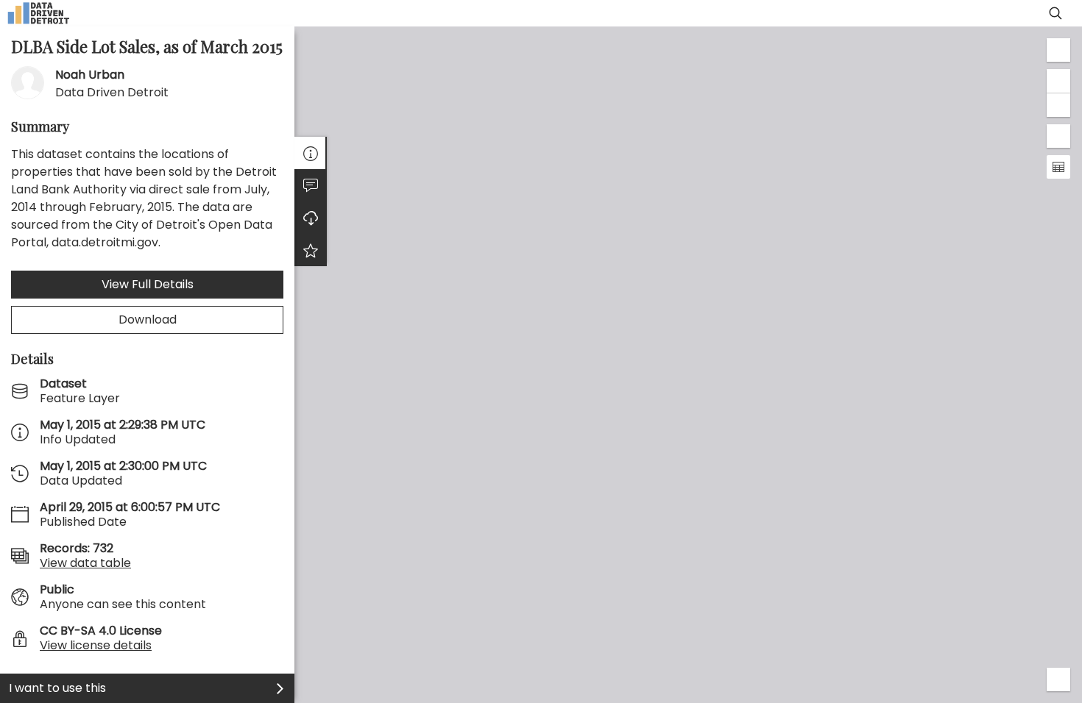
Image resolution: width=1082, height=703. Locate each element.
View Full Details (148, 284)
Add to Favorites (310, 250)
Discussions (310, 185)
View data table (85, 562)
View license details (96, 645)
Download (148, 319)
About (310, 153)
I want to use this (57, 687)
